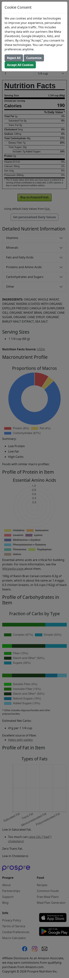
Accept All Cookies (20, 65)
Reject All (14, 58)
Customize (34, 58)
